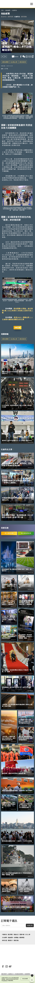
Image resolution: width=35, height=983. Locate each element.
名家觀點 (16, 937)
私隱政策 (5, 980)
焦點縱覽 (7, 10)
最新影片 (10, 940)
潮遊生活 (16, 934)
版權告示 (11, 974)
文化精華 (4, 937)
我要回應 (17, 327)
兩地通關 (6, 62)
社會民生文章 (6, 449)
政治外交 (4, 16)
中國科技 (4, 934)
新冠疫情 (23, 62)
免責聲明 (27, 974)
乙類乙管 (14, 62)
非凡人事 (27, 934)
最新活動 (16, 940)
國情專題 (21, 937)
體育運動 (24, 16)
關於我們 (4, 974)
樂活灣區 (10, 934)
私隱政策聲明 (19, 974)
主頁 (2, 10)
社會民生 (14, 10)
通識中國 (21, 934)
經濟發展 (10, 16)
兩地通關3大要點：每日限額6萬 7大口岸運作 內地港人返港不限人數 (17, 310)
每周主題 (4, 940)
